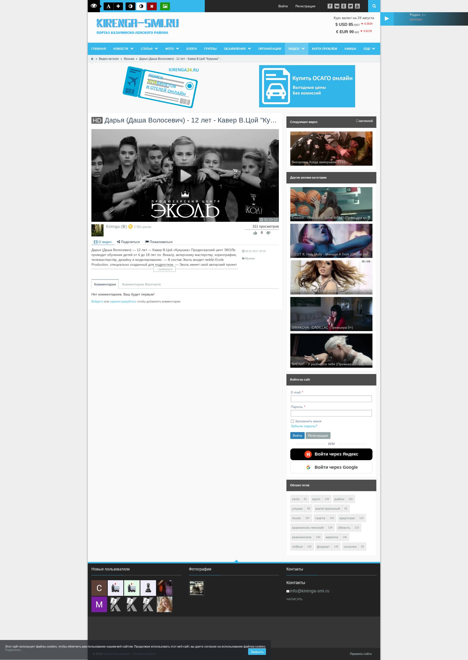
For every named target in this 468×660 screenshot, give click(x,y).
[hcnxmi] (132, 588)
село (296, 499)
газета (320, 518)
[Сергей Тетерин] (99, 588)
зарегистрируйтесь (123, 301)
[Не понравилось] (268, 233)
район (339, 499)
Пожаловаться (161, 242)
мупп (316, 499)
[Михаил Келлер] (99, 604)
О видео (105, 242)
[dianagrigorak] (164, 588)
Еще (367, 49)
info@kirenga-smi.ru (309, 591)
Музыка (250, 258)
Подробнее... (14, 650)
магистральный (327, 508)
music (296, 518)
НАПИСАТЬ (294, 599)
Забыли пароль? (304, 426)
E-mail (296, 392)
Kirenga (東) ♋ (119, 226)
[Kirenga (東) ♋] (97, 230)
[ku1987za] (115, 588)
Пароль (297, 407)
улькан (297, 508)
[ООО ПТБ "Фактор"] (132, 604)
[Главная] (92, 59)
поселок (350, 546)
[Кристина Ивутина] (148, 604)
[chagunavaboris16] (148, 588)
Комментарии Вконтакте (141, 284)
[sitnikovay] (115, 604)
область (344, 527)
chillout (297, 546)
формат (323, 546)
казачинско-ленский (308, 527)
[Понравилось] (255, 233)
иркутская (347, 518)
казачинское (302, 537)
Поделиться (130, 242)
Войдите (97, 301)
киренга (332, 537)
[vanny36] (164, 604)
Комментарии (105, 284)
